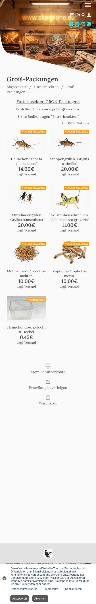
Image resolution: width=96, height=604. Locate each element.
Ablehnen (40, 598)
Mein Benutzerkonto (48, 372)
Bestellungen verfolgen (48, 387)
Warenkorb (48, 403)
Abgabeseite (17, 86)
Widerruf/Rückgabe (77, 564)
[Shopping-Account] (89, 15)
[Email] (83, 24)
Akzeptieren (19, 598)
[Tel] (89, 24)
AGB (59, 564)
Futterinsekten (46, 86)
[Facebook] (71, 24)
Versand (30, 174)
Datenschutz (45, 564)
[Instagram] (77, 24)
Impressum (13, 564)
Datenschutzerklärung (24, 589)
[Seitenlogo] (48, 553)
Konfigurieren (73, 589)
